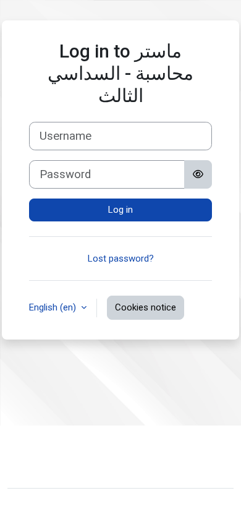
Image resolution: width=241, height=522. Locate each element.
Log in (120, 209)
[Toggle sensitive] (198, 174)
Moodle (82, 505)
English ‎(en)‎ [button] (53, 307)
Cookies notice (145, 307)
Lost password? (121, 258)
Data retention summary (66, 465)
